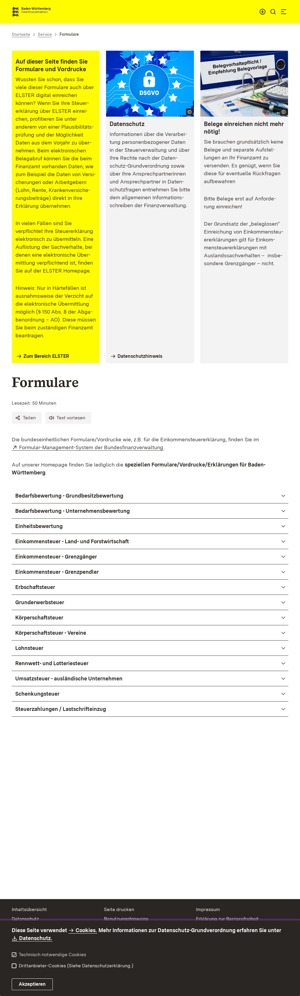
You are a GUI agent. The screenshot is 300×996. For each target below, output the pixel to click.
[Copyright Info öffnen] (189, 111)
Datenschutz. (35, 938)
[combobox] (262, 11)
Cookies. (86, 930)
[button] (27, 418)
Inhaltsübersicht (29, 909)
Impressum (208, 909)
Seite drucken (119, 909)
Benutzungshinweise (126, 919)
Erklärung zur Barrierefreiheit (227, 919)
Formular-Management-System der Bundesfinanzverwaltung (91, 447)
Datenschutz (25, 919)
